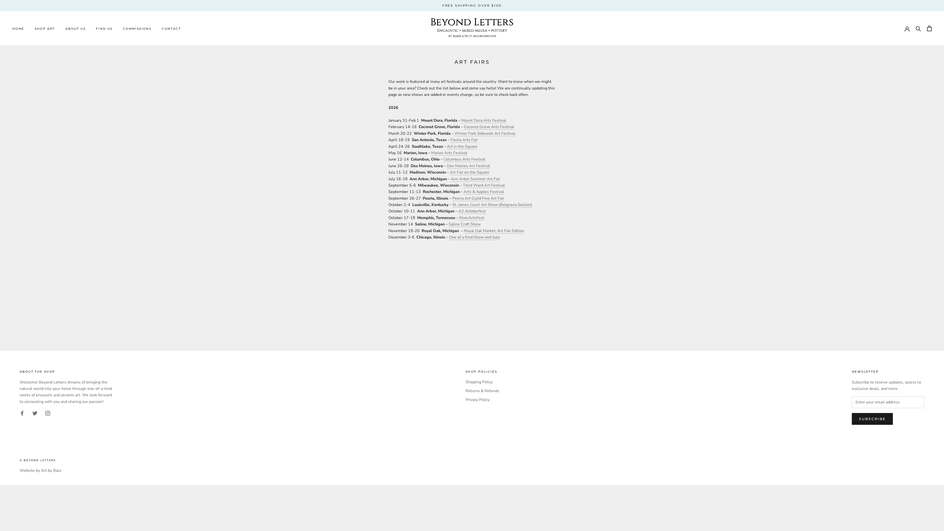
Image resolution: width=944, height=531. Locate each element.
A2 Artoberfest (472, 211)
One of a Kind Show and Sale (474, 237)
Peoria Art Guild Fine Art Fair (478, 198)
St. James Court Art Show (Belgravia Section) (492, 204)
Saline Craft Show (465, 224)
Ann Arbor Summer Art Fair (475, 179)
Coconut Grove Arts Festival (489, 127)
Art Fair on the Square (469, 172)
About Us (75, 28)
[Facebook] (22, 413)
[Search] (918, 28)
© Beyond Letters (38, 460)
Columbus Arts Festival (464, 159)
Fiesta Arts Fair (464, 140)
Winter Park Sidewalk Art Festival (485, 133)
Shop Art (45, 28)
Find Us (104, 28)
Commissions (137, 28)
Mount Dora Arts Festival (483, 120)
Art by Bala (51, 470)
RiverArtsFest (471, 218)
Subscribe (872, 419)
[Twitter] (34, 413)
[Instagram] (47, 413)
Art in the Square (462, 146)
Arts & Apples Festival (484, 191)
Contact (171, 28)
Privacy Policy (478, 399)
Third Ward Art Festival (484, 185)
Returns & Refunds (482, 391)
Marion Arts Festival (449, 153)
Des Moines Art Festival (468, 166)
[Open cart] (929, 28)
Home (18, 28)
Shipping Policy (479, 382)
